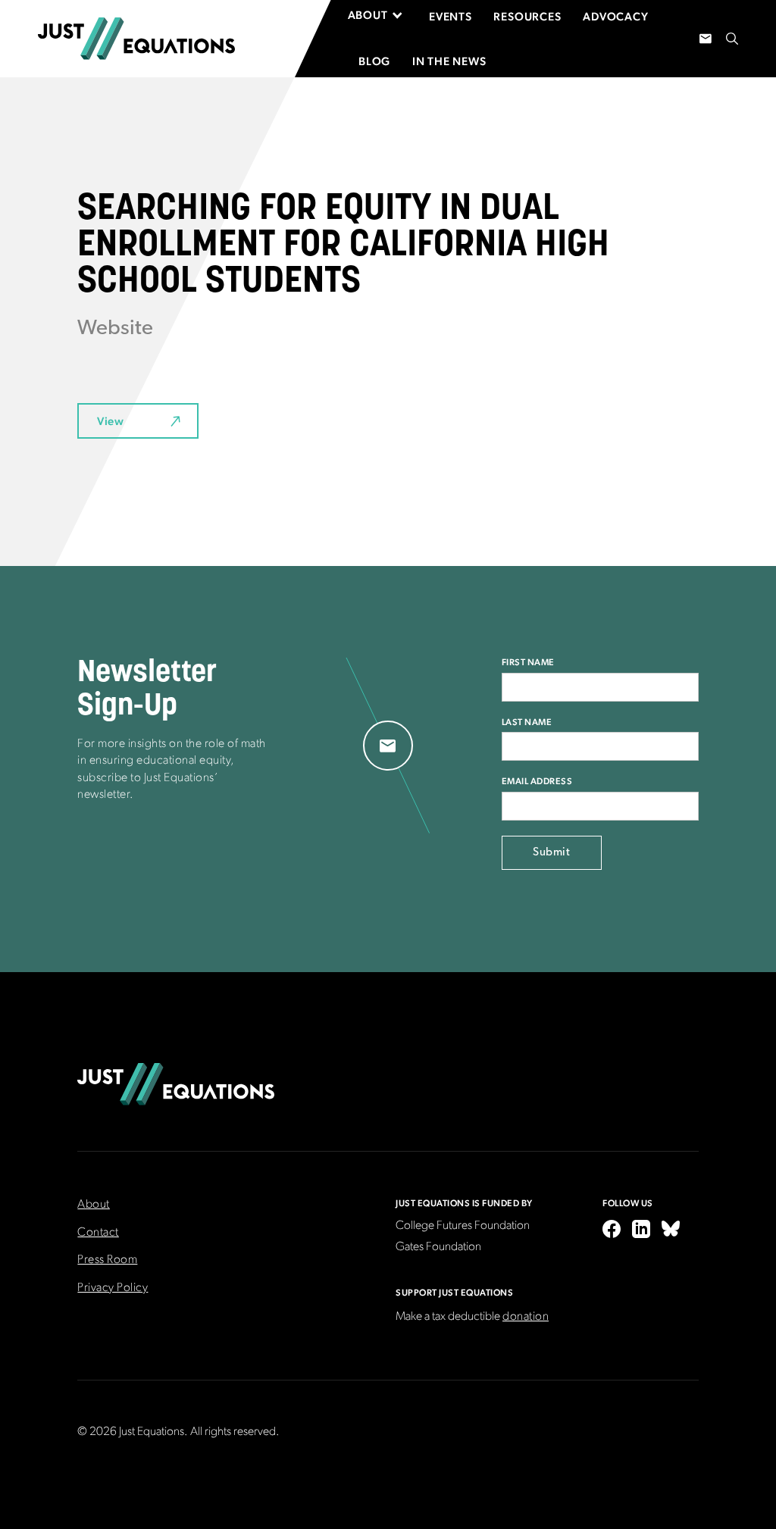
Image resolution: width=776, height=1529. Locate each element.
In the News (449, 61)
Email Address (537, 781)
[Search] (732, 39)
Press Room (107, 1260)
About (93, 1205)
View (110, 420)
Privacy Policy (112, 1288)
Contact (98, 1233)
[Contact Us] (705, 39)
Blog (374, 61)
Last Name (527, 722)
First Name (528, 662)
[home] (136, 38)
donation (525, 1317)
